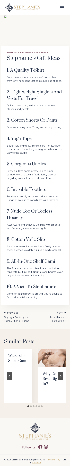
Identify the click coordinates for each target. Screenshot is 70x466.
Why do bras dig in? (49, 379)
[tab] (28, 406)
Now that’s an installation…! (58, 317)
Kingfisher (36, 462)
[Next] (60, 376)
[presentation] (52, 358)
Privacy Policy (53, 459)
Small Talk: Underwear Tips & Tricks (27, 52)
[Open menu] (62, 7)
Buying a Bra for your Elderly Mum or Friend (16, 317)
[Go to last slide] (9, 376)
